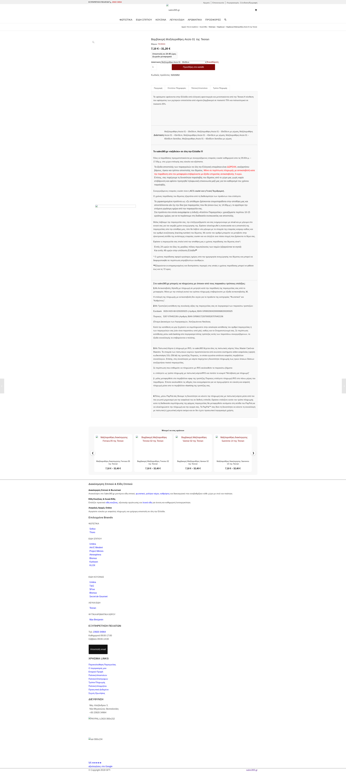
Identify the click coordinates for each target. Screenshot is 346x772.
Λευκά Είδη (203, 27)
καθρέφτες (165, 493)
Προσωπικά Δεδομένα (99, 689)
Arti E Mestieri (96, 547)
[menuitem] (206, 2)
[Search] (224, 19)
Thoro (92, 532)
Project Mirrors (96, 551)
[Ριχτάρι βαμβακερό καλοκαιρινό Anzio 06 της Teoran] (2, 386)
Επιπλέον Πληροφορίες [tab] (177, 88)
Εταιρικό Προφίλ (96, 672)
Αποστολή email (98, 649)
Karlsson (93, 562)
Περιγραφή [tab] (158, 88)
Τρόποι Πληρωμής (97, 682)
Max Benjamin (96, 619)
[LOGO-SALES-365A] (173, 10)
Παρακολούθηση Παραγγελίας (102, 664)
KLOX (92, 565)
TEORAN (161, 44)
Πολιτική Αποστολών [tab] (199, 88)
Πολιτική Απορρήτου (98, 686)
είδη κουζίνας (112, 502)
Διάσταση (156, 62)
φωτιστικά (140, 493)
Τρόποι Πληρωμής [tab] (220, 88)
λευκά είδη (147, 502)
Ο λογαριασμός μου (97, 668)
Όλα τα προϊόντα (192, 27)
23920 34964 (99, 632)
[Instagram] (175, 759)
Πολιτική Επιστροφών (98, 679)
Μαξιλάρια (212, 27)
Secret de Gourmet (98, 596)
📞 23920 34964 (115, 2)
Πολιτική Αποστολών (98, 675)
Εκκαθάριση (213, 62)
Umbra (92, 544)
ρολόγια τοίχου (152, 493)
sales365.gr (251, 770)
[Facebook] (170, 759)
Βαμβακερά (220, 27)
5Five (92, 589)
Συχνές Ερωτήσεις (97, 693)
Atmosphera (95, 554)
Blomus (93, 558)
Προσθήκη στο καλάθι (193, 67)
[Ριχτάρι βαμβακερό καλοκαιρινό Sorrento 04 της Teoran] (344, 386)
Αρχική (184, 27)
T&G (91, 586)
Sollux (92, 529)
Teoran (92, 608)
